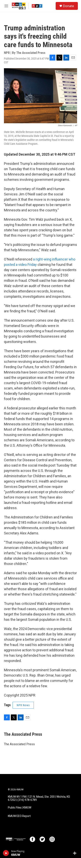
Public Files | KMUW (19, 807)
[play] (6, 853)
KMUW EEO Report (19, 816)
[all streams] (76, 853)
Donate (68, 6)
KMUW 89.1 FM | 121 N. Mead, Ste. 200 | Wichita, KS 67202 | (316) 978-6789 (39, 798)
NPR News (23, 705)
